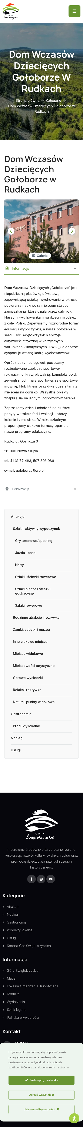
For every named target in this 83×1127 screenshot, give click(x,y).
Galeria (42, 255)
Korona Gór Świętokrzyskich (29, 946)
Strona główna (27, 100)
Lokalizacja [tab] (21, 489)
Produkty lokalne (26, 726)
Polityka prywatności (23, 1017)
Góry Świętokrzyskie (23, 970)
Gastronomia (21, 714)
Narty (19, 565)
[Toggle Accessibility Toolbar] (74, 1118)
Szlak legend (16, 1009)
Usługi (16, 750)
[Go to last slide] (11, 231)
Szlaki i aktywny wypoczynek (36, 528)
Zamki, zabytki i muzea (31, 629)
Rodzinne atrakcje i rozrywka (36, 617)
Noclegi (17, 738)
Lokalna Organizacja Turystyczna (32, 986)
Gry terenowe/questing (33, 541)
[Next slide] (72, 231)
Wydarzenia (16, 1002)
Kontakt (13, 994)
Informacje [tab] (20, 268)
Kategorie (53, 100)
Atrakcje (17, 516)
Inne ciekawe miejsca (30, 641)
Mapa (11, 978)
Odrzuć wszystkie (40, 1094)
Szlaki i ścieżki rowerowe (35, 577)
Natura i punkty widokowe (34, 702)
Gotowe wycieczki (28, 678)
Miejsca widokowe (28, 653)
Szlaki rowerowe (28, 605)
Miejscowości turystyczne (34, 666)
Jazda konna (25, 553)
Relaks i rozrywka (27, 690)
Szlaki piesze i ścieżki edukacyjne (32, 591)
